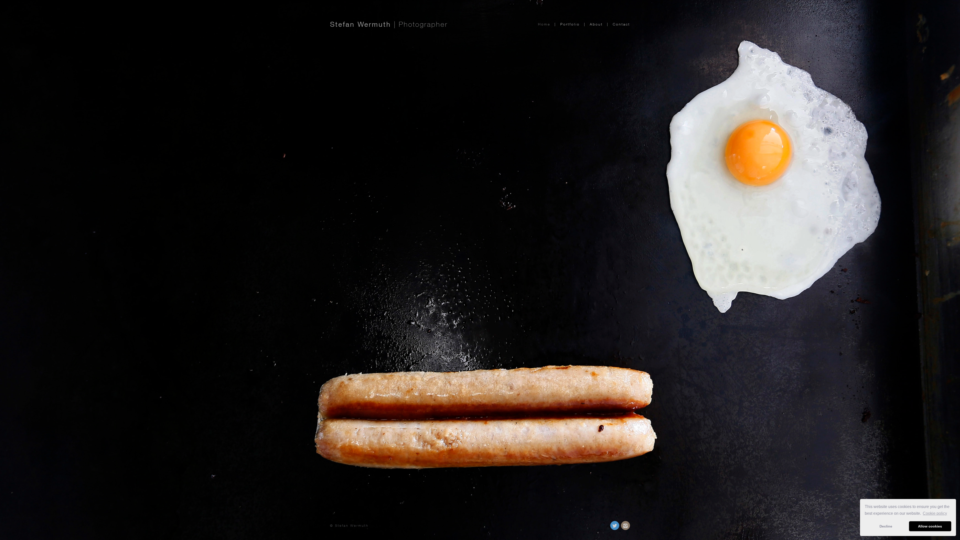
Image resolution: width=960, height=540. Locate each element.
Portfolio (571, 24)
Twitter (614, 525)
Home (545, 24)
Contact (621, 24)
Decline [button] (886, 526)
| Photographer (389, 24)
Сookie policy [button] (935, 513)
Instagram (625, 525)
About (597, 24)
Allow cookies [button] (930, 526)
